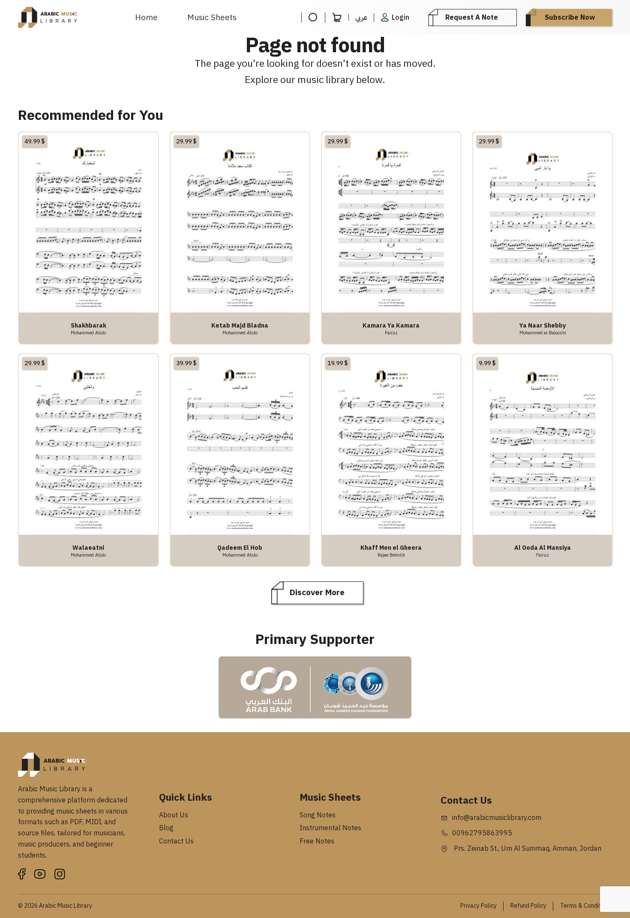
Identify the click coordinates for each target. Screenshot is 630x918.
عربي (361, 17)
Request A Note (471, 17)
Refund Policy (528, 905)
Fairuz (391, 332)
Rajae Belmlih (391, 554)
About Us (173, 815)
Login (400, 17)
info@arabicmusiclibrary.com (496, 818)
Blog (166, 828)
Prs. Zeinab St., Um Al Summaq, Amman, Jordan (526, 848)
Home (146, 17)
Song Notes (318, 815)
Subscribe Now (570, 17)
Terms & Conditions (586, 905)
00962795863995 (482, 833)
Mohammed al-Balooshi (542, 332)
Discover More (317, 592)
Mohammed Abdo (88, 332)
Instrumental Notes (330, 828)
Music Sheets (212, 17)
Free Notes (317, 841)
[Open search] (313, 17)
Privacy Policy (478, 905)
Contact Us (176, 841)
